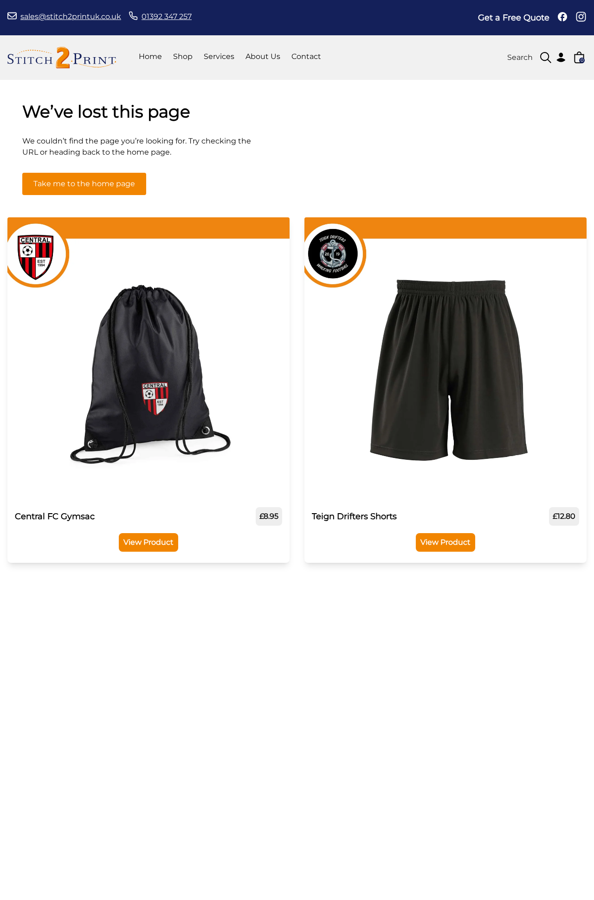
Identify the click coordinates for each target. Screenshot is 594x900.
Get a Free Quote (513, 18)
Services (219, 56)
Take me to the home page (84, 183)
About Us (262, 56)
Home (150, 56)
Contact (306, 56)
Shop (183, 56)
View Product (148, 542)
